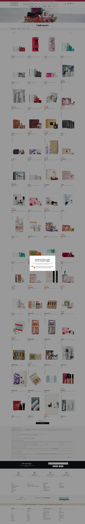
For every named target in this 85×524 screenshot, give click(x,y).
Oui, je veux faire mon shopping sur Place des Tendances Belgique (43, 266)
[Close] (54, 256)
